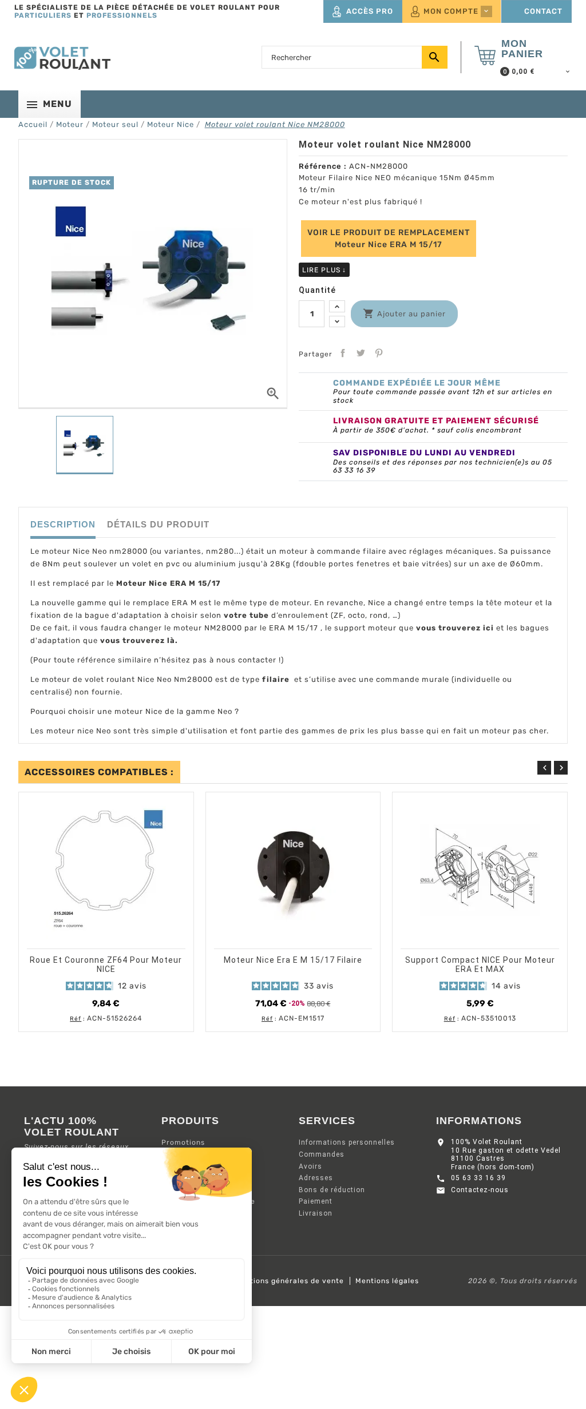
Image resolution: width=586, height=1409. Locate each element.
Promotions (183, 1142)
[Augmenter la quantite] (337, 306)
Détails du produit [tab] (158, 524)
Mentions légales (387, 1281)
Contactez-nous (480, 1190)
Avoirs (310, 1166)
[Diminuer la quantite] (337, 322)
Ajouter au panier (96, 941)
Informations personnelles (347, 1142)
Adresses (316, 1178)
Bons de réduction (332, 1190)
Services (327, 1120)
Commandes (322, 1154)
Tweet (360, 353)
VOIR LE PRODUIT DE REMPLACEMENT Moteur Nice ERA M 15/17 (388, 238)
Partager (343, 353)
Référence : (323, 166)
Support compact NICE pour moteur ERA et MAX (480, 964)
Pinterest (379, 353)
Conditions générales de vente (286, 1281)
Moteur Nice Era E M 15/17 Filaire (293, 960)
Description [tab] (63, 524)
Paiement (315, 1201)
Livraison (315, 1213)
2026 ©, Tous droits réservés (522, 1281)
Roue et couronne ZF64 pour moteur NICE (106, 964)
